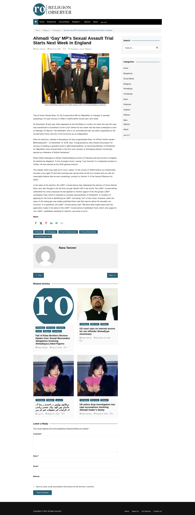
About (95, 22)
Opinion (87, 22)
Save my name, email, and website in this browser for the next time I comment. (65, 487)
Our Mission (146, 511)
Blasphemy (51, 22)
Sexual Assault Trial (43, 236)
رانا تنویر (40, 414)
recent (81, 49)
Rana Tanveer (40, 49)
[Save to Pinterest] (46, 223)
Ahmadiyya (74, 49)
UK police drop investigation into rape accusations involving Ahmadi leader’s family (97, 407)
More (125, 120)
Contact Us (157, 511)
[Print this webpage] (61, 223)
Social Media (64, 22)
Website (36, 476)
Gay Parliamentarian (69, 232)
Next (111, 275)
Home (41, 22)
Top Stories (57, 331)
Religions (76, 22)
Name (36, 456)
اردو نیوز (104, 22)
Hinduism (127, 104)
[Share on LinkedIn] (51, 223)
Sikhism (126, 115)
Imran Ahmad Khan (89, 232)
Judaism (126, 110)
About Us (135, 511)
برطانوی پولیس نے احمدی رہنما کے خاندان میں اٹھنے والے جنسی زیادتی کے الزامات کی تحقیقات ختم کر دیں (53, 407)
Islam (125, 99)
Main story (50, 328)
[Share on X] (41, 223)
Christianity (127, 94)
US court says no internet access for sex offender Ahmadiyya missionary (97, 331)
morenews (60, 328)
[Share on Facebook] (35, 223)
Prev (40, 275)
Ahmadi (39, 232)
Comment (37, 434)
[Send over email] (56, 223)
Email (36, 466)
